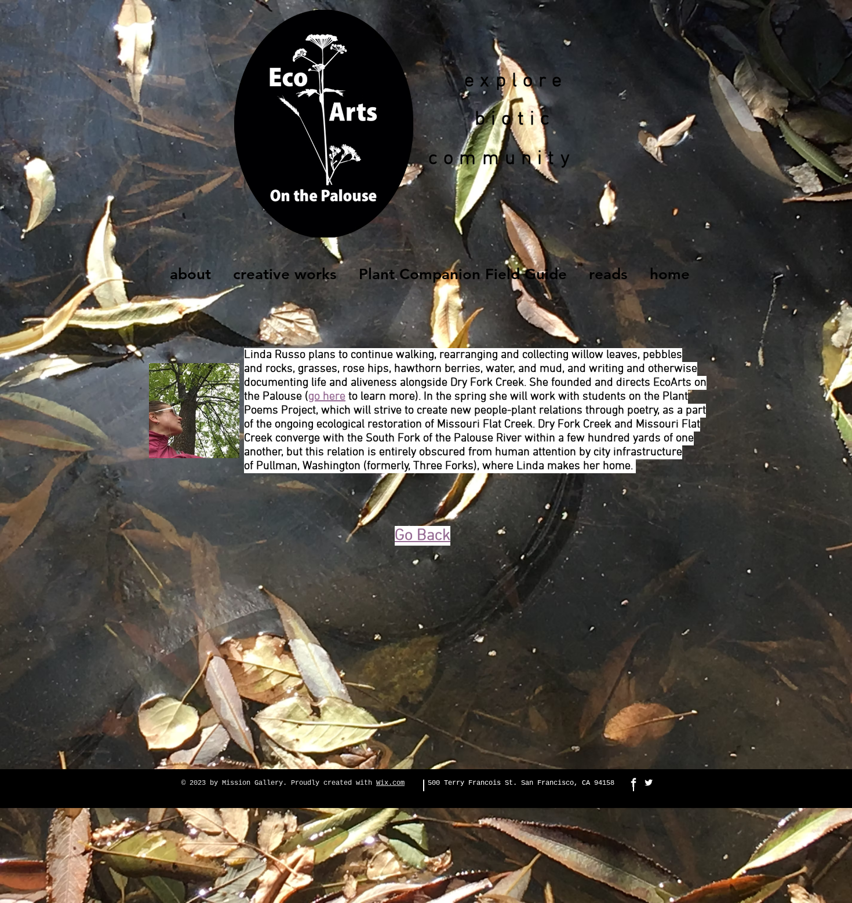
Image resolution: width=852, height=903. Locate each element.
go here (326, 397)
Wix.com (390, 783)
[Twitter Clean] (648, 782)
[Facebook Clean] (633, 782)
